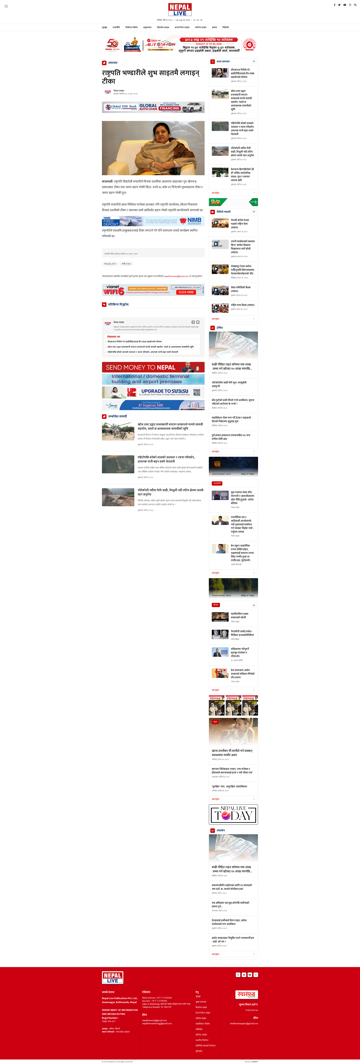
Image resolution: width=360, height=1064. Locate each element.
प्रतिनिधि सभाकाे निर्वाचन (206, 1046)
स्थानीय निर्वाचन (202, 1040)
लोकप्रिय (221, 831)
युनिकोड (199, 1051)
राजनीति (116, 27)
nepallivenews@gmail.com (176, 276)
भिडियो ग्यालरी (223, 212)
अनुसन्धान (147, 27)
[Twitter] (339, 5)
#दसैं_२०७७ (126, 263)
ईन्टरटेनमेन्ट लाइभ (203, 1013)
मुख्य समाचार (201, 1002)
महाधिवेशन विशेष (203, 1024)
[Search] (355, 5)
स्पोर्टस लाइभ (200, 27)
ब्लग (215, 722)
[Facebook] (334, 5)
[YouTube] (344, 5)
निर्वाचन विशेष (131, 27)
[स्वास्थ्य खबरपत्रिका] (240, 995)
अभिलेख (199, 1029)
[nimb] (153, 221)
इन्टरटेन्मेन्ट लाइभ (182, 27)
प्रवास (214, 27)
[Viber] (350, 5)
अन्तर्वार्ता (217, 483)
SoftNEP (254, 1061)
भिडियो (225, 27)
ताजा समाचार (223, 62)
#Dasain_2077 (110, 263)
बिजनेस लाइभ (163, 27)
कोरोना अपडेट (201, 1035)
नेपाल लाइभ (118, 90)
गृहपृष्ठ (198, 996)
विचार (215, 605)
